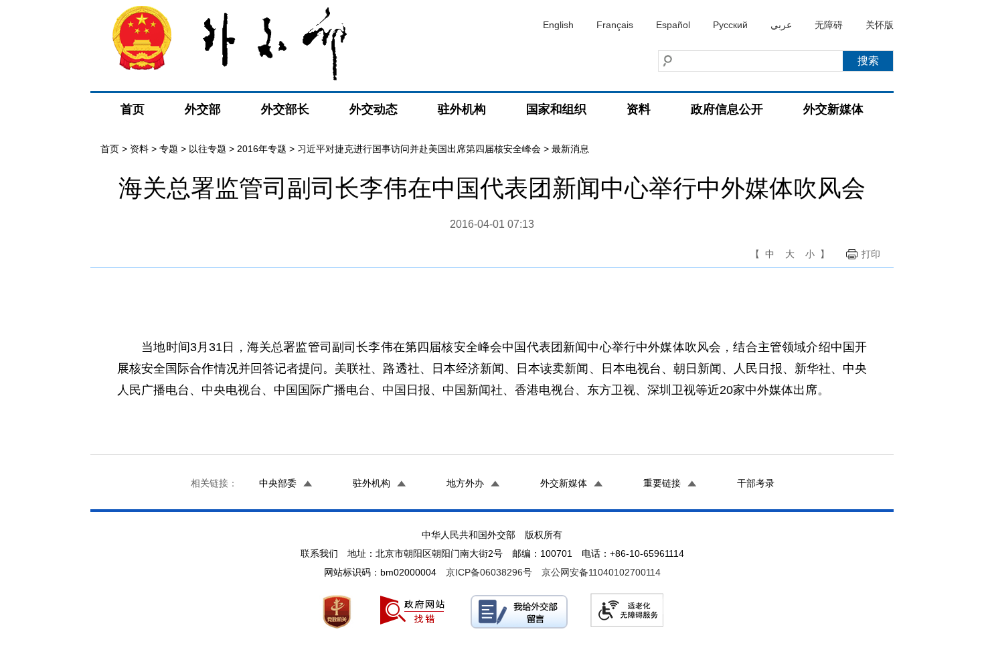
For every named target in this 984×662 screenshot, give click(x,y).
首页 (132, 109)
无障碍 (829, 24)
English (558, 24)
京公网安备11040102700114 (601, 572)
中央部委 (278, 483)
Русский (730, 24)
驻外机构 (462, 109)
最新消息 (570, 148)
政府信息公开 (727, 109)
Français (614, 24)
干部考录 (755, 483)
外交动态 (373, 109)
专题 (168, 148)
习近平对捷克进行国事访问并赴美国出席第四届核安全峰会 (419, 148)
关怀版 (880, 24)
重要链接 (662, 483)
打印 (871, 254)
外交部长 (285, 109)
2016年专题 (261, 148)
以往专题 (207, 148)
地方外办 (465, 483)
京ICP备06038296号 (489, 572)
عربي (781, 24)
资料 (639, 109)
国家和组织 (556, 109)
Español (673, 24)
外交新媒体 (833, 109)
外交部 (203, 109)
